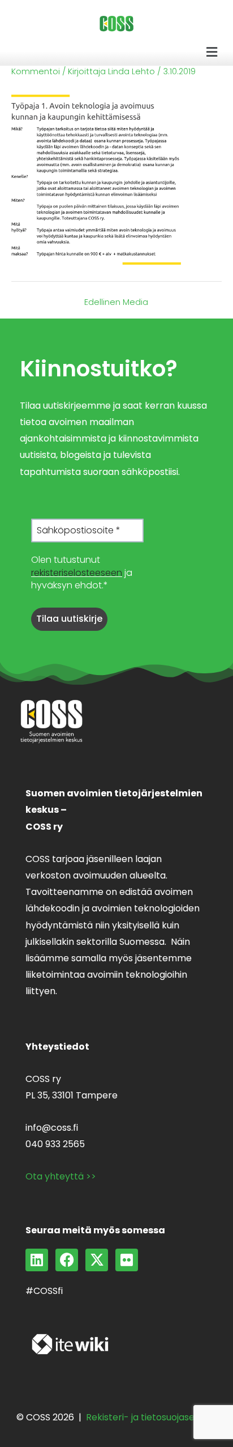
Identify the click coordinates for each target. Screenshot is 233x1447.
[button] (212, 52)
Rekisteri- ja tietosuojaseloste (151, 1417)
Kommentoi (35, 71)
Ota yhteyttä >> (60, 1176)
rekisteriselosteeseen (76, 572)
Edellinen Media (116, 302)
